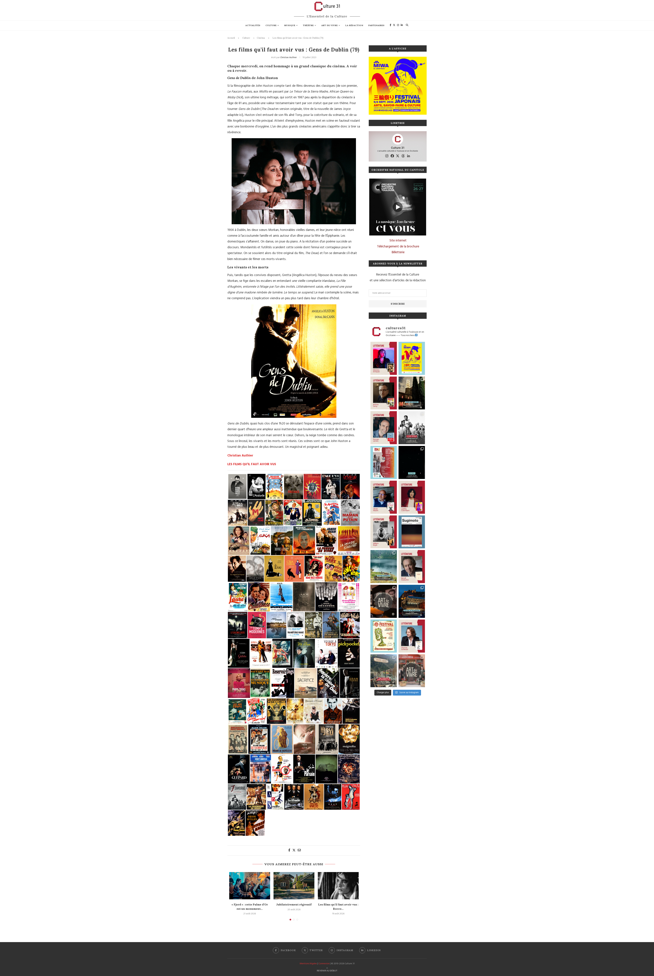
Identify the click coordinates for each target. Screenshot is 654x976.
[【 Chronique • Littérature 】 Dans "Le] (412, 636)
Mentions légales (308, 964)
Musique (289, 25)
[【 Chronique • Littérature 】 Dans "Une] (383, 531)
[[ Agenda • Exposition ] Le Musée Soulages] (412, 531)
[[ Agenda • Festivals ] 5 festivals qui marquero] (412, 462)
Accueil (231, 37)
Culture (271, 25)
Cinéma (261, 37)
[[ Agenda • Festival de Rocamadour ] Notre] (412, 601)
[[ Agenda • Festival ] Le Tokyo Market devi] (412, 358)
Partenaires (376, 25)
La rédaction (354, 25)
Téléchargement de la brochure (398, 246)
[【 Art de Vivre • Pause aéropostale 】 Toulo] (383, 601)
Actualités (252, 25)
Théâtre (308, 25)
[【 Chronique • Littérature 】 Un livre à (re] (412, 566)
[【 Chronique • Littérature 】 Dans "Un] (412, 497)
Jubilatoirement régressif (294, 904)
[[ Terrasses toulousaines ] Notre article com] (383, 670)
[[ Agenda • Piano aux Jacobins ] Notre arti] (412, 393)
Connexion (324, 964)
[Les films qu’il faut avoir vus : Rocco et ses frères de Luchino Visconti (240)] (338, 885)
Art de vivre (329, 25)
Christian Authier (288, 57)
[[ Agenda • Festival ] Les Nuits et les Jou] (383, 636)
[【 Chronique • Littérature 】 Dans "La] (383, 358)
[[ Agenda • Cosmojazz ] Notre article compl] (383, 566)
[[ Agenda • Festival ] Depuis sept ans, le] (383, 462)
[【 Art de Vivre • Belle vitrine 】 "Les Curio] (412, 670)
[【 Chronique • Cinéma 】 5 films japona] (412, 427)
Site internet (398, 240)
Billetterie (398, 252)
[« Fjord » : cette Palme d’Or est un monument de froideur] (249, 885)
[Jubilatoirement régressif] (294, 885)
